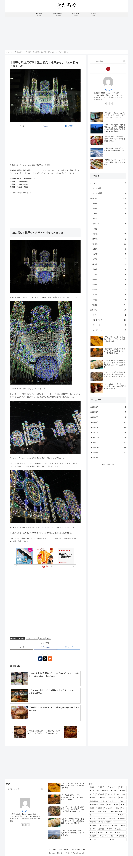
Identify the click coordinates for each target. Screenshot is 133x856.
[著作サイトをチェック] (40, 658)
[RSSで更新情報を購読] (50, 658)
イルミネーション (33, 638)
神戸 (49, 638)
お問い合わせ (63, 849)
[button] (124, 61)
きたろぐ (108, 90)
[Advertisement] (66, 32)
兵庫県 (22, 638)
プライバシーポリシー (77, 849)
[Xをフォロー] (45, 658)
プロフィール (52, 849)
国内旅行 (14, 638)
